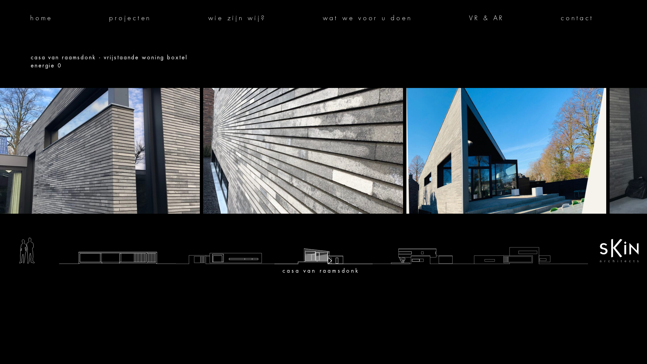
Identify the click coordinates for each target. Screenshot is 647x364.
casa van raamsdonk (320, 270)
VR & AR (486, 18)
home (41, 18)
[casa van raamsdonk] (323, 239)
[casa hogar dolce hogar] (225, 239)
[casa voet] (422, 239)
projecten (130, 18)
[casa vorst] (117, 239)
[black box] (515, 239)
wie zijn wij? (237, 18)
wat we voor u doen (367, 18)
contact (577, 18)
